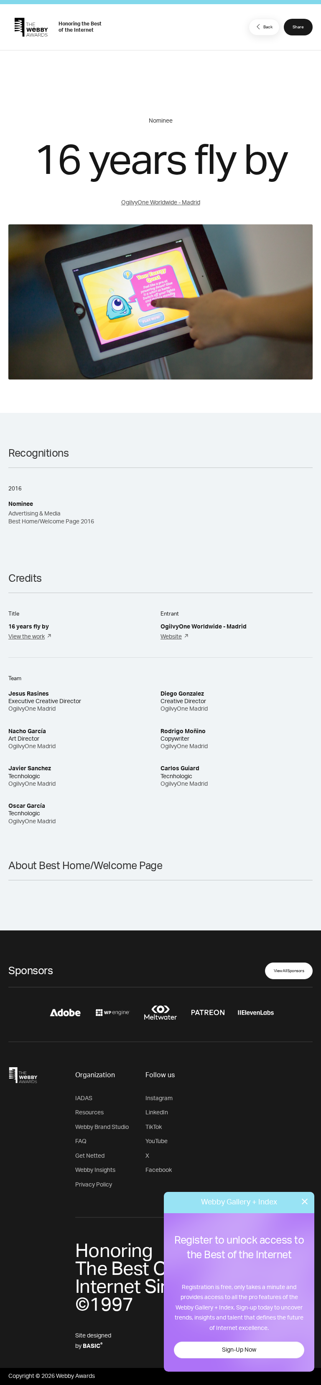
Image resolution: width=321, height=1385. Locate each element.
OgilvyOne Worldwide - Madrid (160, 203)
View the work (26, 637)
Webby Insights (95, 1170)
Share (298, 27)
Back (268, 27)
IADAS (83, 1098)
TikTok (153, 1127)
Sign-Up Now (239, 1350)
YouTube (156, 1141)
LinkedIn (156, 1113)
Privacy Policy (93, 1185)
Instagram (159, 1098)
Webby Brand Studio (102, 1127)
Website (171, 637)
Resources (89, 1113)
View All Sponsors (289, 971)
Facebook (158, 1170)
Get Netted (89, 1156)
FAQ (81, 1141)
